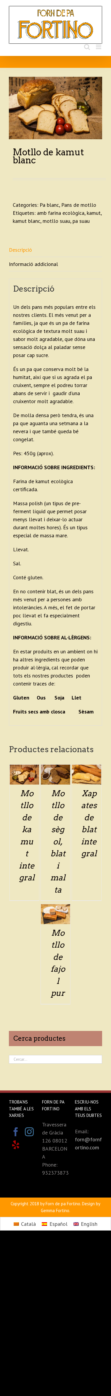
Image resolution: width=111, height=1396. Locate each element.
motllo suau (56, 220)
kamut (94, 212)
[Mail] (29, 1144)
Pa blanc (49, 204)
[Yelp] (15, 1144)
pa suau (81, 220)
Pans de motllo (78, 204)
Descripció (20, 249)
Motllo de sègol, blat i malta (57, 841)
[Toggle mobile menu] (99, 47)
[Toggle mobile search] (87, 47)
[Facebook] (15, 1131)
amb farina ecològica (60, 212)
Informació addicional (33, 264)
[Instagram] (29, 1131)
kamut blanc (26, 220)
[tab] (55, 250)
